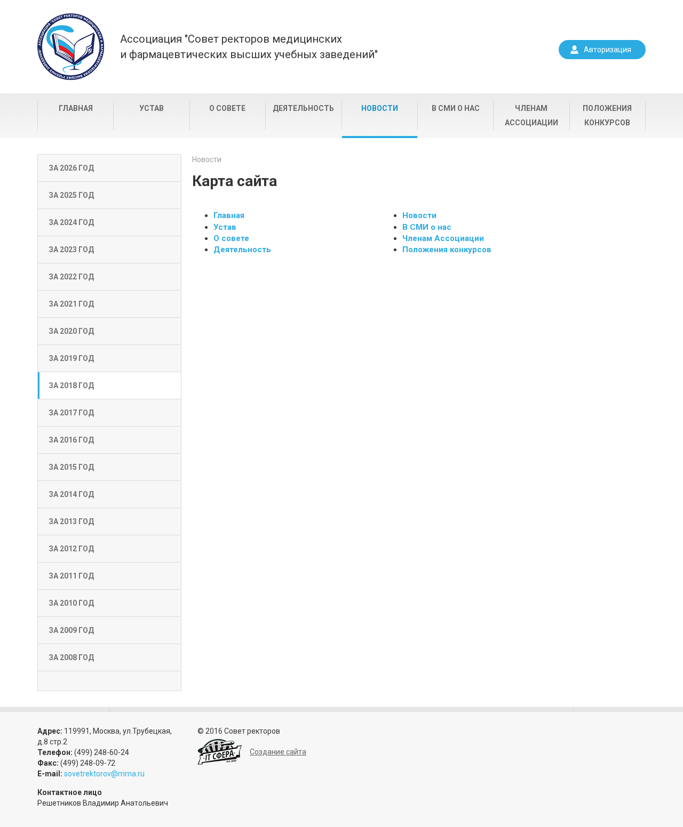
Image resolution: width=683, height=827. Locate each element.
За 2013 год (71, 521)
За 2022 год (71, 276)
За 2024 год (71, 222)
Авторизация (607, 49)
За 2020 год (71, 331)
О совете (227, 108)
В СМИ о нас (456, 108)
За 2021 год (71, 304)
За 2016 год (71, 440)
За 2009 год (71, 630)
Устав (151, 108)
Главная (76, 108)
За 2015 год (71, 467)
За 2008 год (71, 657)
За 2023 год (71, 249)
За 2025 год (71, 195)
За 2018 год (71, 385)
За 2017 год (71, 412)
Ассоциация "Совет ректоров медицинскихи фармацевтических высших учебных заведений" (249, 47)
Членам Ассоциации (531, 115)
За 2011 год (71, 576)
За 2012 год (71, 548)
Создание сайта (278, 752)
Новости (379, 108)
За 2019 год (71, 358)
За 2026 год (71, 168)
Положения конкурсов (607, 115)
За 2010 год (71, 603)
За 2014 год (71, 494)
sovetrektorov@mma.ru (104, 773)
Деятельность (303, 108)
